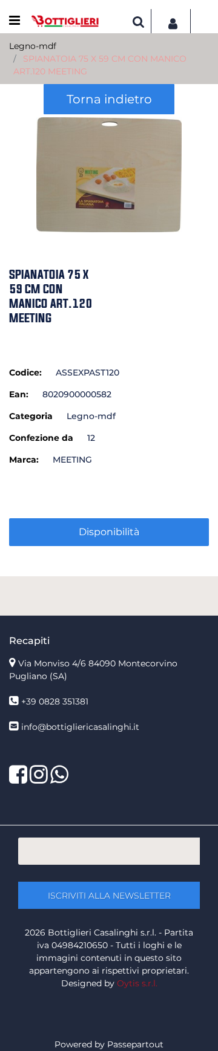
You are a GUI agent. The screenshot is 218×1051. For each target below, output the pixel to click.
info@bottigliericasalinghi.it (80, 726)
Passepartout (135, 1044)
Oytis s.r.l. (137, 983)
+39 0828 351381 (54, 701)
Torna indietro (109, 99)
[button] (109, 173)
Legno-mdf (32, 46)
